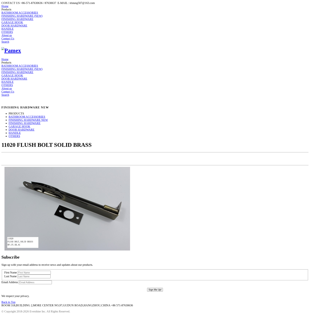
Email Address (9, 282)
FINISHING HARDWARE (17, 19)
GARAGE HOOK (12, 22)
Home (4, 6)
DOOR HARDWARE (14, 25)
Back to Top (8, 302)
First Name (10, 272)
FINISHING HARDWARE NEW (28, 119)
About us (6, 35)
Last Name (10, 276)
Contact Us (7, 38)
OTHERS (7, 32)
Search (5, 41)
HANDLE (7, 28)
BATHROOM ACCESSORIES (19, 12)
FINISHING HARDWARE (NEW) (22, 15)
